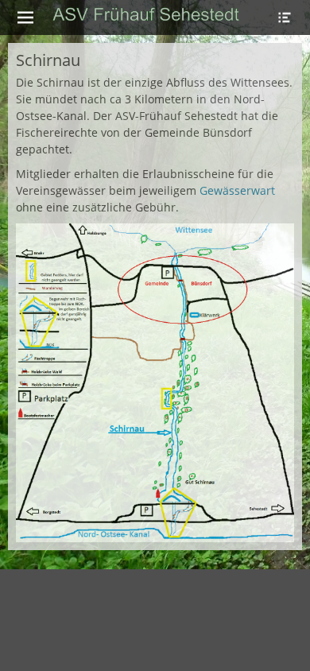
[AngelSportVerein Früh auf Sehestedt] (146, 15)
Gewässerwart (235, 190)
